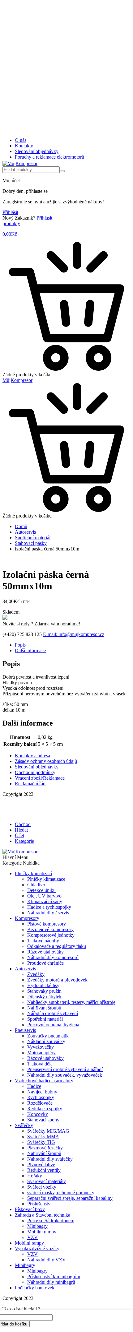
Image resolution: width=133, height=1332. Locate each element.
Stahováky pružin (44, 991)
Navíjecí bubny (42, 1091)
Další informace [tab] (30, 650)
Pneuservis (25, 1030)
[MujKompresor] (19, 163)
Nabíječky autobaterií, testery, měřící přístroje (71, 1002)
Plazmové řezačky (45, 1147)
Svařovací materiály (46, 1181)
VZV (32, 1237)
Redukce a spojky (44, 1108)
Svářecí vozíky (41, 1187)
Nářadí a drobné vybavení (52, 1013)
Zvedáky (36, 974)
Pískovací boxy (30, 1209)
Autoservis (25, 532)
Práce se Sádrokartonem (50, 1220)
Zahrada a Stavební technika (42, 1215)
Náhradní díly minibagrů (51, 1282)
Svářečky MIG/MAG (48, 1131)
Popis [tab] (20, 644)
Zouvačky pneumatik (48, 1035)
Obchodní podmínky (35, 772)
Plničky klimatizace (46, 879)
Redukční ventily (44, 1170)
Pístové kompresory (46, 923)
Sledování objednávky (36, 151)
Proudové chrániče (45, 963)
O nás (20, 140)
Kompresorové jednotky (51, 935)
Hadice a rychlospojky (49, 907)
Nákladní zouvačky (46, 1041)
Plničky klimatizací (33, 873)
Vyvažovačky (40, 1047)
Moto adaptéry (41, 1052)
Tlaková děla (40, 1063)
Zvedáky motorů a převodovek (57, 979)
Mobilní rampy (41, 1231)
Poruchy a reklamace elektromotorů (49, 157)
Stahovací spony (43, 1119)
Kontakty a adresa (32, 755)
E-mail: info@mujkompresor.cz (73, 634)
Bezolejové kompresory (50, 929)
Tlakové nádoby (43, 940)
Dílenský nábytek (44, 996)
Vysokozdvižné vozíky (37, 1248)
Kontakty (24, 145)
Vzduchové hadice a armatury (44, 1080)
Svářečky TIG (41, 1142)
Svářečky (24, 1125)
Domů (21, 526)
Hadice (34, 1086)
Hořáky (34, 1175)
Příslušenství (39, 1203)
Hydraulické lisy (43, 985)
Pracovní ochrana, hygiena (53, 1024)
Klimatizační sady (44, 901)
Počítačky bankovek (34, 1287)
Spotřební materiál (32, 537)
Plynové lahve (41, 1164)
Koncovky (37, 1114)
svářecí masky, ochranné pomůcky (60, 1192)
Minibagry (37, 1226)
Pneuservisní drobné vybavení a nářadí (65, 1069)
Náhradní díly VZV (46, 1259)
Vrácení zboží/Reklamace (40, 778)
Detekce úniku (41, 890)
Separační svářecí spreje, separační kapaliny (70, 1198)
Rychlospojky (40, 1097)
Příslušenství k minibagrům (53, 1276)
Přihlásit (10, 212)
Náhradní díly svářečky (50, 1159)
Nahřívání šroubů (44, 1007)
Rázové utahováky (45, 951)
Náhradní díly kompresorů (53, 957)
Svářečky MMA (43, 1136)
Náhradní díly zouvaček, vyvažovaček (64, 1075)
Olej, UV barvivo (44, 895)
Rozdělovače (40, 1103)
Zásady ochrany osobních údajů (46, 761)
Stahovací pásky (31, 543)
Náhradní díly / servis (48, 912)
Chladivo (36, 884)
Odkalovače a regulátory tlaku (56, 946)
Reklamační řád (30, 783)
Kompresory (27, 918)
